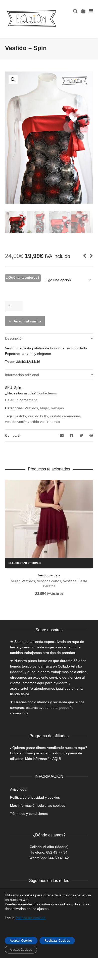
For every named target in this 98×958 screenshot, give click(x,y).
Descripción (14, 338)
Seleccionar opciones (25, 563)
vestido (20, 416)
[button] (13, 79)
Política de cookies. (31, 918)
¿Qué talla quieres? (23, 277)
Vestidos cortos (49, 581)
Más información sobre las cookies (37, 805)
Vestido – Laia (49, 575)
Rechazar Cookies (57, 940)
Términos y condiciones (29, 814)
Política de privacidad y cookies (35, 797)
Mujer (44, 408)
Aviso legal (18, 789)
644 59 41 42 (58, 858)
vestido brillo (38, 416)
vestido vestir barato (44, 422)
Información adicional (22, 375)
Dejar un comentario (21, 400)
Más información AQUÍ (43, 759)
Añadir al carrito (27, 321)
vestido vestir (15, 422)
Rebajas (57, 408)
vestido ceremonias (65, 416)
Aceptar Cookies (21, 940)
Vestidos (31, 408)
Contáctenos (47, 393)
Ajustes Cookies (21, 949)
